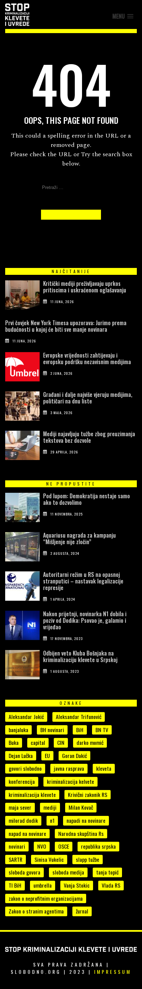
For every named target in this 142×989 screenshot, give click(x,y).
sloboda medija (68, 872)
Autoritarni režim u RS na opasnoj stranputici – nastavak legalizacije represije (83, 581)
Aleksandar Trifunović (78, 716)
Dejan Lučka (21, 755)
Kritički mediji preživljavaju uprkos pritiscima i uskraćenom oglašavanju (84, 286)
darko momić (90, 742)
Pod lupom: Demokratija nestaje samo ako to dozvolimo (86, 499)
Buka (14, 742)
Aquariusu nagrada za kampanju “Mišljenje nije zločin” (79, 538)
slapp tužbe (87, 859)
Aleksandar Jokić (26, 716)
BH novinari (52, 730)
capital (38, 742)
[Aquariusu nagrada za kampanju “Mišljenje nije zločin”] (22, 548)
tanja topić (107, 872)
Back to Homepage (71, 214)
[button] (123, 16)
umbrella (42, 885)
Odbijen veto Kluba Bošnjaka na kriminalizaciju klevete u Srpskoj (80, 656)
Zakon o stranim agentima (36, 911)
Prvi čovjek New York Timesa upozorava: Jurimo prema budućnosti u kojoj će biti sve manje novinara (65, 326)
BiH (79, 730)
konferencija (22, 781)
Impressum (112, 971)
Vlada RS (111, 885)
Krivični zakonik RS (87, 794)
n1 (52, 820)
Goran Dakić (74, 755)
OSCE (63, 846)
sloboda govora (24, 872)
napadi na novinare (86, 820)
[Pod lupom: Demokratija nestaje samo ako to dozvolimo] (22, 509)
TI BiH (15, 885)
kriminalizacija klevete (32, 794)
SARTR (15, 859)
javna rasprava (69, 768)
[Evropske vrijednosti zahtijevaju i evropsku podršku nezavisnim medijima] (22, 368)
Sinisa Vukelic (49, 859)
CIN (60, 742)
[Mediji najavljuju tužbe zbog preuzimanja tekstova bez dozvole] (22, 447)
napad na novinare (27, 833)
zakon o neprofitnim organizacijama (46, 898)
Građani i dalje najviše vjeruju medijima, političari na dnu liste (87, 397)
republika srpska (98, 846)
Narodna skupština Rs (81, 833)
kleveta (103, 768)
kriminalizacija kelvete (70, 781)
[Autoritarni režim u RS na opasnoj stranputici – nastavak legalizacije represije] (22, 587)
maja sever (20, 807)
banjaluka (18, 730)
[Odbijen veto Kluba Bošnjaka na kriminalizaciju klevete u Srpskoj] (22, 666)
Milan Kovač (81, 807)
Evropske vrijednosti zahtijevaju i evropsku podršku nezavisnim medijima (87, 358)
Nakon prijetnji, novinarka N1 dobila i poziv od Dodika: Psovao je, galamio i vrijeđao (84, 620)
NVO (41, 846)
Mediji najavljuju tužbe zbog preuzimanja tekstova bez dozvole (89, 437)
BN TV (101, 730)
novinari (17, 846)
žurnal (82, 911)
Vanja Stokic (77, 885)
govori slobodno (25, 768)
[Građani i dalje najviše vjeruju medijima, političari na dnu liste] (22, 407)
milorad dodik (23, 820)
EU (47, 755)
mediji (50, 807)
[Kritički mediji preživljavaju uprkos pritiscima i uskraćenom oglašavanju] (22, 296)
